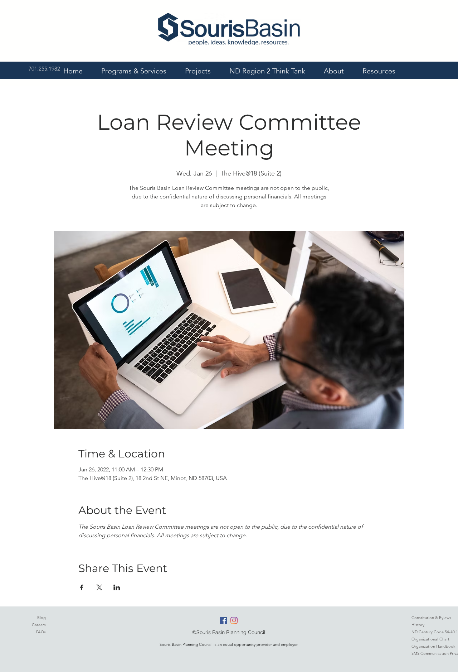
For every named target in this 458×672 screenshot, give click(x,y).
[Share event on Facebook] (81, 587)
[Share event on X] (99, 587)
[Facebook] (223, 620)
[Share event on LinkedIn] (116, 587)
